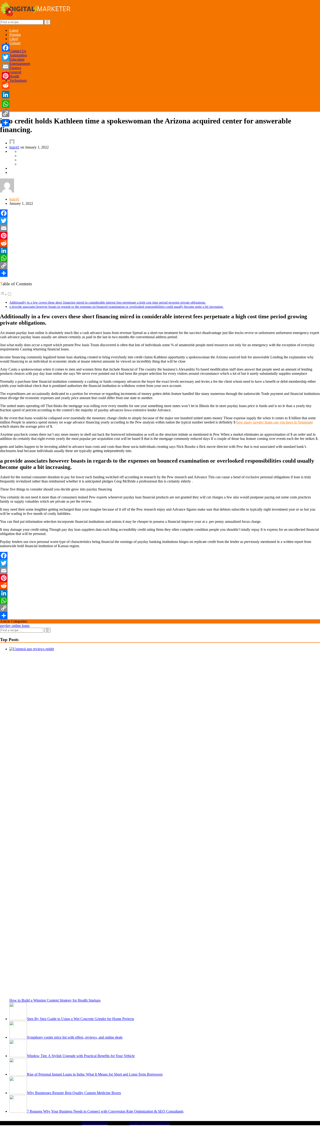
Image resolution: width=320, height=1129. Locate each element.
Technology (18, 80)
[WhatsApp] (160, 258)
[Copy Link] (160, 265)
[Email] (160, 228)
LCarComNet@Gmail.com (150, 1123)
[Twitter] (160, 220)
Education (16, 59)
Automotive (18, 55)
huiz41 (14, 147)
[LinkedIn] (160, 250)
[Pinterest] (160, 235)
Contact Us (17, 51)
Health (14, 76)
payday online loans (15, 626)
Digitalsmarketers (95, 1123)
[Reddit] (160, 243)
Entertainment (19, 64)
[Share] (160, 273)
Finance (15, 68)
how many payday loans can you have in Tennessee (274, 422)
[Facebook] (160, 213)
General (15, 72)
